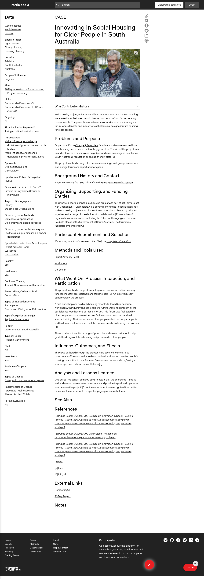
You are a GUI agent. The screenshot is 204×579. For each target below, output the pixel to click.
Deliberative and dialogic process (23, 222)
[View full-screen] (136, 53)
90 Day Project (63, 496)
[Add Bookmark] (146, 21)
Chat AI (191, 566)
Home (8, 540)
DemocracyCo (62, 490)
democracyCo (76, 225)
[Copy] (146, 17)
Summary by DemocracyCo (20, 103)
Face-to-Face (12, 295)
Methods (34, 543)
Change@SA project (86, 145)
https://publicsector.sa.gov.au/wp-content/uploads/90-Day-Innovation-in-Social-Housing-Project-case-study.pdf (93, 423)
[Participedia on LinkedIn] (191, 541)
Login (192, 4)
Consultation (12, 170)
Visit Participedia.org (169, 4)
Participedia (20, 5)
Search (8, 543)
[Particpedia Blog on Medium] (166, 541)
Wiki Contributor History (72, 106)
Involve (8, 180)
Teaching (9, 551)
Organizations (37, 547)
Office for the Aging (111, 218)
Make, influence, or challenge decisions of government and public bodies (26, 145)
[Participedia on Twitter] (185, 541)
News (55, 543)
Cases (33, 540)
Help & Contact (60, 547)
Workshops (61, 263)
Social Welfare (13, 29)
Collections (35, 551)
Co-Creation (11, 254)
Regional (10, 79)
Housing (9, 33)
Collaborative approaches (19, 219)
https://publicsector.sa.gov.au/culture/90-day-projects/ (85, 437)
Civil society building (16, 166)
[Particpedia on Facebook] (178, 541)
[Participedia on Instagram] (197, 541)
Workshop (10, 250)
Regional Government (17, 319)
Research (9, 547)
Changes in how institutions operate (24, 380)
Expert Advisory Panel (17, 247)
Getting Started (12, 555)
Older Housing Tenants (69, 93)
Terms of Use (59, 551)
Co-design (60, 269)
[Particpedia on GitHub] (172, 541)
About (56, 540)
